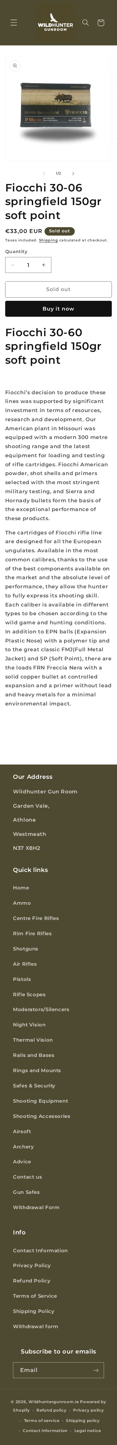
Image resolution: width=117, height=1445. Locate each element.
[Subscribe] (96, 1370)
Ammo (22, 903)
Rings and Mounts (37, 1070)
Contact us (27, 1177)
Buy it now (59, 309)
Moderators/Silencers (41, 1009)
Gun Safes (26, 1192)
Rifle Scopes (29, 995)
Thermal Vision (33, 1040)
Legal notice (87, 1430)
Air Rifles (25, 964)
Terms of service (41, 1420)
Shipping (48, 240)
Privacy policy (88, 1410)
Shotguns (25, 949)
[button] (13, 22)
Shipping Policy (33, 1311)
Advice (22, 1162)
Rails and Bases (33, 1055)
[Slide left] (44, 173)
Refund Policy (31, 1281)
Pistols (22, 979)
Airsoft (22, 1131)
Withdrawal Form (36, 1207)
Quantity (16, 251)
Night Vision (29, 1025)
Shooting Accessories (42, 1116)
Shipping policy (83, 1420)
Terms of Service (35, 1296)
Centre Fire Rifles (36, 918)
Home (21, 888)
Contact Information (40, 1251)
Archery (23, 1147)
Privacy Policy (32, 1265)
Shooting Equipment (40, 1101)
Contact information (45, 1430)
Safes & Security (34, 1086)
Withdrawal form (35, 1326)
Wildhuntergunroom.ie (54, 1402)
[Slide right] (73, 173)
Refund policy (51, 1410)
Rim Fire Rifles (32, 934)
